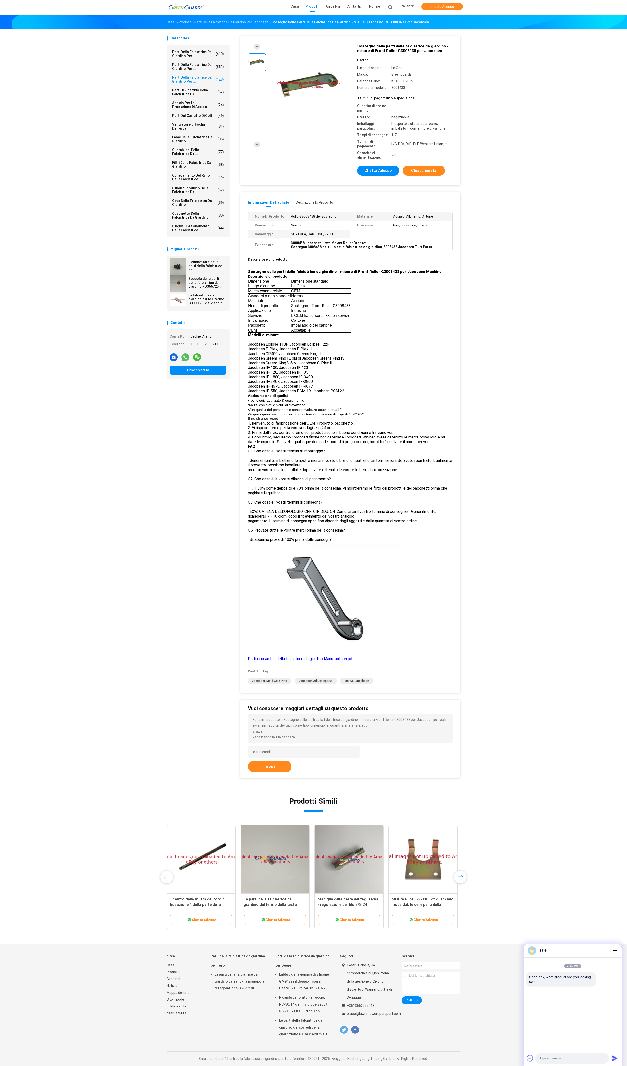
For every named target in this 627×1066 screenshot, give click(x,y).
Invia (270, 767)
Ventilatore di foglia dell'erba (198, 126)
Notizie (172, 986)
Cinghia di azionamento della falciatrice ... (198, 228)
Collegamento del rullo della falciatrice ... (198, 177)
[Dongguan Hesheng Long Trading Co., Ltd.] (185, 7)
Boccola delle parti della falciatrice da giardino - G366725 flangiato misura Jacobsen (203, 282)
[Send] (615, 1058)
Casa (171, 965)
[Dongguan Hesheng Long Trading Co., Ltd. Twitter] (344, 1030)
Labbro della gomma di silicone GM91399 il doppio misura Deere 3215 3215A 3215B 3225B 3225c (304, 982)
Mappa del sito (178, 993)
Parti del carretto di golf (198, 116)
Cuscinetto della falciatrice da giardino (198, 215)
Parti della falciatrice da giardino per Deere (302, 960)
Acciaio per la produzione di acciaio (198, 105)
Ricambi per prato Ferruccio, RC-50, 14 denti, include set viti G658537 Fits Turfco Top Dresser (303, 1005)
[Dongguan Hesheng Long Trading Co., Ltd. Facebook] (355, 1030)
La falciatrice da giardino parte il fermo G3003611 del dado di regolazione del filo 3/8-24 (206, 299)
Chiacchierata (198, 370)
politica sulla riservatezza (177, 1009)
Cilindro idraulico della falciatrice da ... (198, 190)
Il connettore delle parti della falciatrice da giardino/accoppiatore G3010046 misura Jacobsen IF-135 (206, 266)
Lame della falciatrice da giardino (198, 139)
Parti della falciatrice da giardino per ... (198, 54)
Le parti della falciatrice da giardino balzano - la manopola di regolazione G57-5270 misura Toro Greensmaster (239, 982)
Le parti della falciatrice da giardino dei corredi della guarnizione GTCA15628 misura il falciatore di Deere (304, 1028)
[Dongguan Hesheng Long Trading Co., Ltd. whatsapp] (185, 357)
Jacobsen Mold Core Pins (269, 681)
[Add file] (530, 1058)
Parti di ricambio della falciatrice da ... (198, 92)
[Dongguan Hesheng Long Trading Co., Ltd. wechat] (197, 357)
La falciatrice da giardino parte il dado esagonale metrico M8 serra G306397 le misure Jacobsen (348, 904)
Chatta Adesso (442, 7)
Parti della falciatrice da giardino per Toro (238, 960)
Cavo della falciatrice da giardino (198, 203)
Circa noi (173, 979)
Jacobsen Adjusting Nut (316, 681)
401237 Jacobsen (356, 681)
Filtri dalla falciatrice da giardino (198, 164)
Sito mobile (175, 999)
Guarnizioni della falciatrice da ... (198, 152)
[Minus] (615, 950)
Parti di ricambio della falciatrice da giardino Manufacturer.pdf (301, 658)
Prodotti (173, 972)
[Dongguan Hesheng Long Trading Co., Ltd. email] (174, 357)
